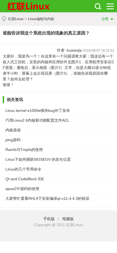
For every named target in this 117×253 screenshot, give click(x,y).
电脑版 (68, 219)
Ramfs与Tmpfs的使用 (24, 149)
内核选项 (13, 130)
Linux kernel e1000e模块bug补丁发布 (37, 110)
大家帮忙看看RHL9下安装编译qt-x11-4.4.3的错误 (47, 198)
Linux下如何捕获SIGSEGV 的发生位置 (38, 159)
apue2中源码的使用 (22, 188)
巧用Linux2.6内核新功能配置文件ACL (37, 120)
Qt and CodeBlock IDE (24, 179)
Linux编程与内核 (41, 19)
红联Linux (16, 19)
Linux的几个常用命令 (23, 169)
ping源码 (12, 140)
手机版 (50, 219)
